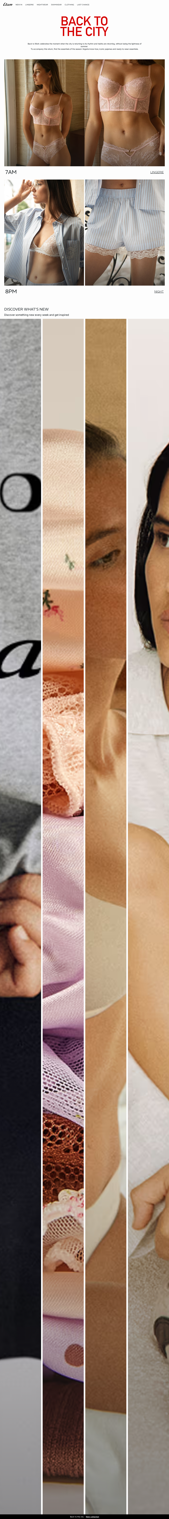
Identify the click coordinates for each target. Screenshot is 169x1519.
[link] (19, 4)
